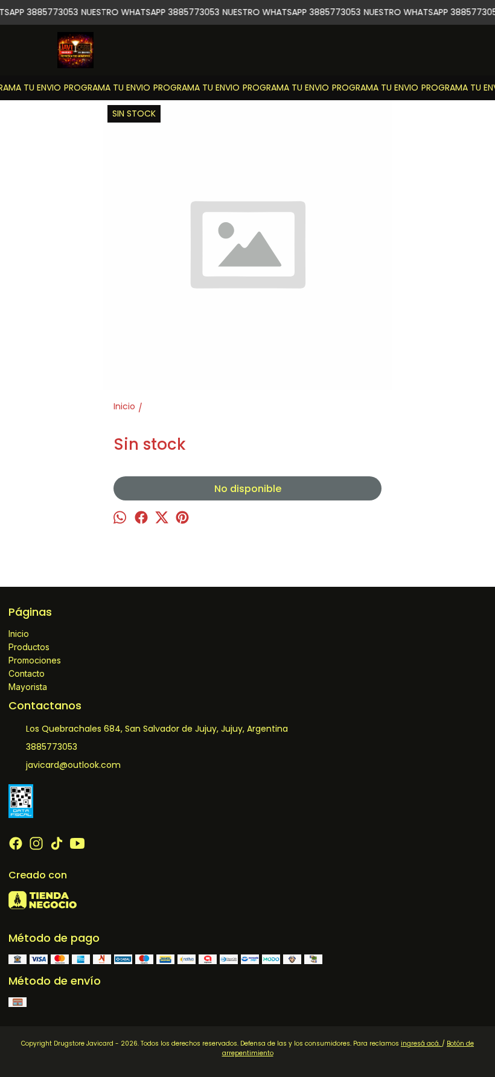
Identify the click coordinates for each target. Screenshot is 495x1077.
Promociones (34, 660)
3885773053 (51, 747)
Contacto (26, 673)
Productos (29, 647)
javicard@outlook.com (73, 765)
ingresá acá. (421, 1043)
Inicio (18, 633)
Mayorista (27, 687)
